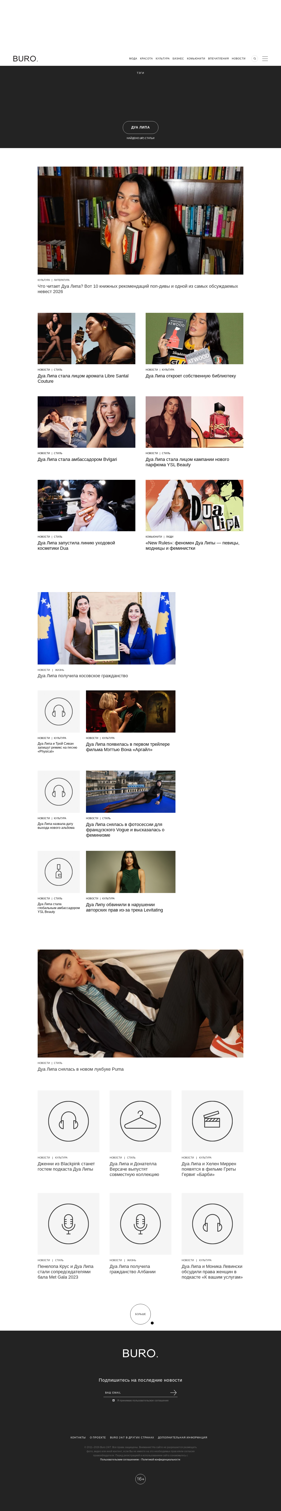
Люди (169, 536)
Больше (140, 1314)
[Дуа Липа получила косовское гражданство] (106, 628)
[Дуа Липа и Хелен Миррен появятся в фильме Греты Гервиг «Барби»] (212, 1121)
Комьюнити (196, 58)
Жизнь (59, 670)
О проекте (98, 1437)
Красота (146, 58)
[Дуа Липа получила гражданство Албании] (140, 1224)
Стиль (58, 369)
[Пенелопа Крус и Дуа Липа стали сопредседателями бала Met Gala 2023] (68, 1224)
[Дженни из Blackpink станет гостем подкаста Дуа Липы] (68, 1121)
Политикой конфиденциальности (160, 1459)
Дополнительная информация (182, 1437)
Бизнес (178, 58)
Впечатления (218, 58)
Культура (163, 58)
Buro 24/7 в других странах (132, 1437)
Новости (239, 58)
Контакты (78, 1437)
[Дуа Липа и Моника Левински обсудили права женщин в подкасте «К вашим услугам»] (212, 1224)
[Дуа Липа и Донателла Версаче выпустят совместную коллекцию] (140, 1121)
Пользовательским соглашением (119, 1459)
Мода (133, 58)
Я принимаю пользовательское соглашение (143, 1400)
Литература (62, 280)
